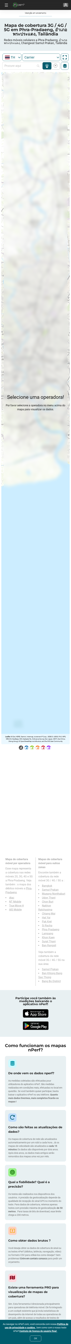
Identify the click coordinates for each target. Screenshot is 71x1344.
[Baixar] (35, 1013)
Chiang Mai (48, 913)
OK (35, 1338)
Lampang (47, 933)
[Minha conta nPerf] (65, 5)
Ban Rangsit (49, 945)
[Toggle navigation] (6, 5)
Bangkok (47, 885)
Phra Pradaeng (50, 929)
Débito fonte (55, 66)
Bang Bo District (51, 981)
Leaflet (7, 737)
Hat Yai (46, 917)
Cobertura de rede (47, 66)
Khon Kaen (48, 937)
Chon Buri (47, 901)
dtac (11, 897)
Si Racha (47, 925)
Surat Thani (49, 941)
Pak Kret (47, 921)
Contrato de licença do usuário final (38, 1331)
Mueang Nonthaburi (53, 893)
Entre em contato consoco (33, 1258)
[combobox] (11, 57)
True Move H (16, 905)
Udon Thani (48, 897)
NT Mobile (15, 901)
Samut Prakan (50, 889)
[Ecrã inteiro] (65, 57)
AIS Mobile (15, 909)
